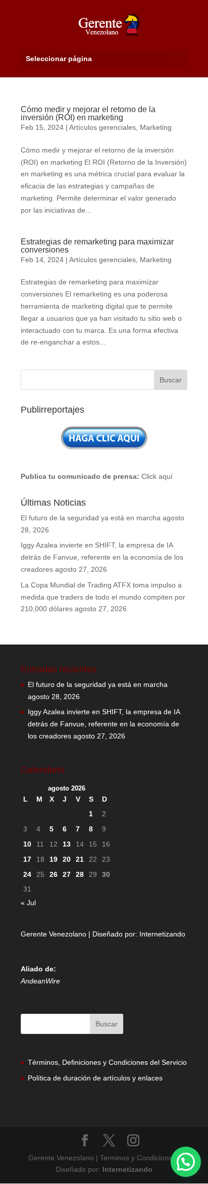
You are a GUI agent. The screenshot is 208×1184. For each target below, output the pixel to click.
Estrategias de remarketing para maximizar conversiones (97, 245)
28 (80, 874)
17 (27, 859)
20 (67, 859)
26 (53, 874)
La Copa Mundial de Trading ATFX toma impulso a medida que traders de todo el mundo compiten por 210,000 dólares (103, 597)
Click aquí (157, 476)
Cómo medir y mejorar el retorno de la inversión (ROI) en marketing (88, 113)
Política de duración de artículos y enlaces (95, 1078)
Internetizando (162, 934)
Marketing (156, 127)
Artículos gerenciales (102, 127)
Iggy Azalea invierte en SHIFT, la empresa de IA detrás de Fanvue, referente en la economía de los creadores (102, 557)
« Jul (28, 903)
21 (80, 859)
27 (67, 874)
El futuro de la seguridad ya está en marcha (91, 518)
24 (27, 874)
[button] (186, 1162)
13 (67, 844)
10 (27, 844)
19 (53, 859)
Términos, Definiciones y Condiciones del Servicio (107, 1062)
